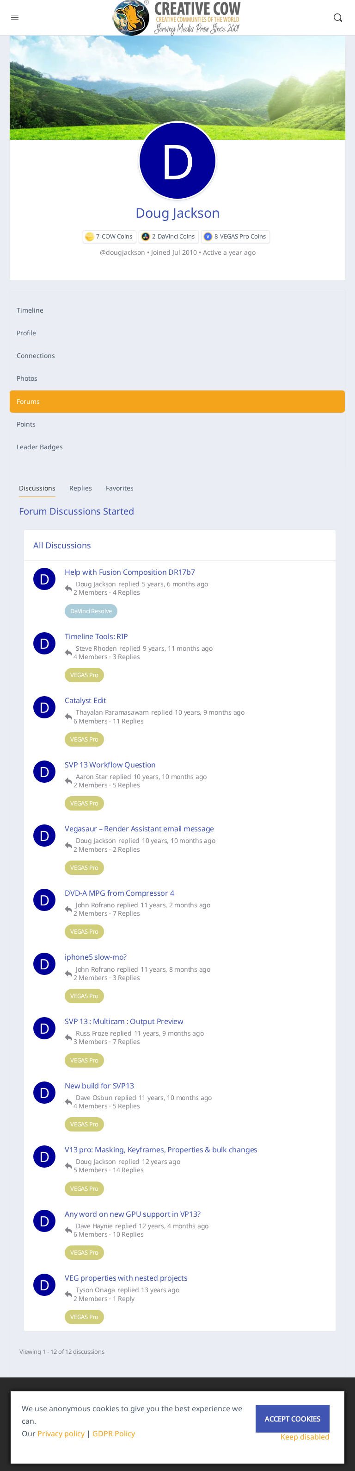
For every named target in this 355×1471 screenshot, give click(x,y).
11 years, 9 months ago (169, 1033)
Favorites (120, 488)
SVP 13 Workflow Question (110, 765)
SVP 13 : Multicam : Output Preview (124, 1021)
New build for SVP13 (99, 1085)
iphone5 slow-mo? (96, 957)
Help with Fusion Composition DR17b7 (130, 572)
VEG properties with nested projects (126, 1278)
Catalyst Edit (85, 700)
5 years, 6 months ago (175, 584)
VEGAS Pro (84, 675)
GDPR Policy (113, 1433)
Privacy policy (61, 1433)
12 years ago (161, 1161)
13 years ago (160, 1290)
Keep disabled (305, 1437)
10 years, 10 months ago (170, 777)
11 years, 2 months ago (175, 905)
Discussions (37, 488)
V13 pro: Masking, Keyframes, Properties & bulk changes (161, 1149)
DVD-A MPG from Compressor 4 (119, 893)
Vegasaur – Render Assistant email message (139, 828)
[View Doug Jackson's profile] (44, 579)
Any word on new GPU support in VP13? (132, 1214)
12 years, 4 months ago (173, 1226)
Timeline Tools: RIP (96, 636)
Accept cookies (292, 1418)
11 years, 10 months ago (175, 1098)
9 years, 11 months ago (178, 648)
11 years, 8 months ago (175, 969)
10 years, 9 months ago (210, 712)
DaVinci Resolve (91, 611)
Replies (80, 488)
